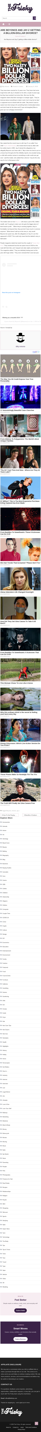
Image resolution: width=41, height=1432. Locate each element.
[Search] (34, 18)
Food (4, 971)
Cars (3, 876)
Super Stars (6, 1229)
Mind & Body (6, 1125)
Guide (4, 1013)
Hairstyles (5, 1038)
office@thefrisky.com (11, 1398)
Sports (4, 1216)
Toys (3, 1258)
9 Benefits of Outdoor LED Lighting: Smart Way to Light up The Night (32, 815)
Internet (4, 1079)
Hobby (4, 1054)
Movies (4, 1137)
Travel (4, 1262)
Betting (4, 851)
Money (4, 1129)
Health (4, 1042)
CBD (3, 884)
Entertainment (6, 951)
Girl (3, 1004)
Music (4, 1146)
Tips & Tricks (6, 1249)
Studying (5, 1220)
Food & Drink (6, 975)
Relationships (6, 1191)
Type (3, 1266)
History (4, 1050)
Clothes (4, 905)
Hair (3, 1021)
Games (4, 992)
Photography (6, 1175)
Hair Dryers (5, 1029)
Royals (4, 1200)
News (4, 1158)
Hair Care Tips (6, 1025)
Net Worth (5, 1154)
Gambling (5, 988)
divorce (14, 810)
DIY (3, 938)
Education (5, 946)
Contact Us (15, 1427)
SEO (3, 1204)
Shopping (5, 1208)
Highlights (5, 1046)
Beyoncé (17, 321)
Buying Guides (6, 868)
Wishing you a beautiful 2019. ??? (12, 317)
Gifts (3, 1000)
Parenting (5, 1162)
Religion (4, 1195)
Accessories (6, 822)
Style (3, 1224)
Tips (3, 1245)
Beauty (4, 847)
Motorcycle (5, 1133)
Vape (4, 1270)
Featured (5, 967)
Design (4, 934)
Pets (3, 1170)
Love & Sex (5, 1104)
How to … (5, 1071)
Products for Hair (7, 1179)
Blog (3, 859)
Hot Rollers (5, 1067)
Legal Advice (6, 1092)
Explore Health (20, 1310)
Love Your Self (6, 1108)
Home (4, 1058)
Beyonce (18, 221)
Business (5, 863)
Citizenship (5, 897)
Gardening (5, 996)
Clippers (4, 901)
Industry (4, 1075)
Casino (4, 880)
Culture (4, 930)
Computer (5, 909)
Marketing (5, 1117)
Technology (5, 1237)
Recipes (4, 1187)
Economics (5, 942)
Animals (4, 826)
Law (3, 1087)
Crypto (4, 926)
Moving (4, 1141)
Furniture (5, 980)
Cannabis (5, 872)
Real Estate (5, 1183)
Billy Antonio (5, 86)
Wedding (5, 1287)
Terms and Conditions (31, 1427)
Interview (5, 1083)
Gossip (4, 1009)
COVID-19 (5, 917)
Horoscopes (6, 1063)
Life (3, 1096)
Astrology (5, 839)
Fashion (4, 963)
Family (4, 959)
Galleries (5, 984)
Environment (6, 955)
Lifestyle (4, 1100)
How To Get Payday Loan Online (10, 815)
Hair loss (5, 1034)
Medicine (5, 1121)
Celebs (21, 86)
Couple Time (6, 913)
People (4, 1166)
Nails (3, 1150)
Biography (5, 855)
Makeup (4, 1112)
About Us (8, 1427)
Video (4, 1278)
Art (3, 834)
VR (3, 1282)
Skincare (5, 1212)
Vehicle (4, 1274)
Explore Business (20, 1339)
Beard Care (5, 843)
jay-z (18, 810)
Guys (4, 1017)
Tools (4, 1253)
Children (5, 892)
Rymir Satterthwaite (10, 145)
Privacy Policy (21, 1429)
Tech (3, 1233)
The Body (5, 1241)
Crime (4, 922)
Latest (22, 1427)
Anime (4, 830)
